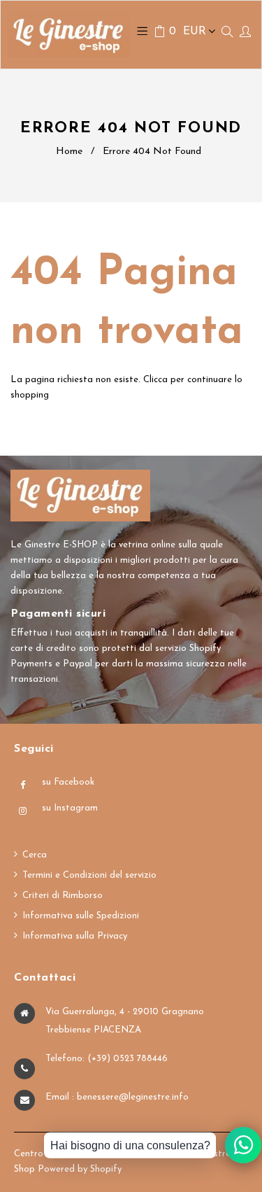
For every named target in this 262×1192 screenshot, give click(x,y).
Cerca (34, 855)
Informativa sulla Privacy (74, 936)
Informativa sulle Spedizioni (80, 915)
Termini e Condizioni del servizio (89, 875)
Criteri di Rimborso (62, 895)
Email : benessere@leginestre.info (117, 1097)
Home (69, 151)
